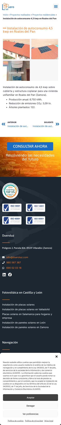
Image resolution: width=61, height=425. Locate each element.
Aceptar (30, 397)
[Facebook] (10, 274)
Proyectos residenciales (43, 15)
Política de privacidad (34, 421)
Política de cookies (16, 421)
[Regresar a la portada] (8, 6)
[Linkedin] (4, 274)
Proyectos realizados (20, 15)
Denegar (31, 405)
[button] (56, 356)
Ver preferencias (30, 414)
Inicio (5, 15)
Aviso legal (48, 421)
